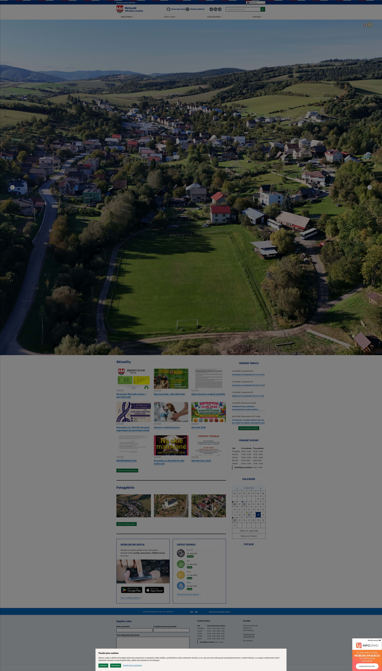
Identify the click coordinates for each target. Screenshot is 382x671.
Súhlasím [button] (103, 665)
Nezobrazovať (373, 640)
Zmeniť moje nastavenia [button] (132, 665)
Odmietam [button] (115, 665)
